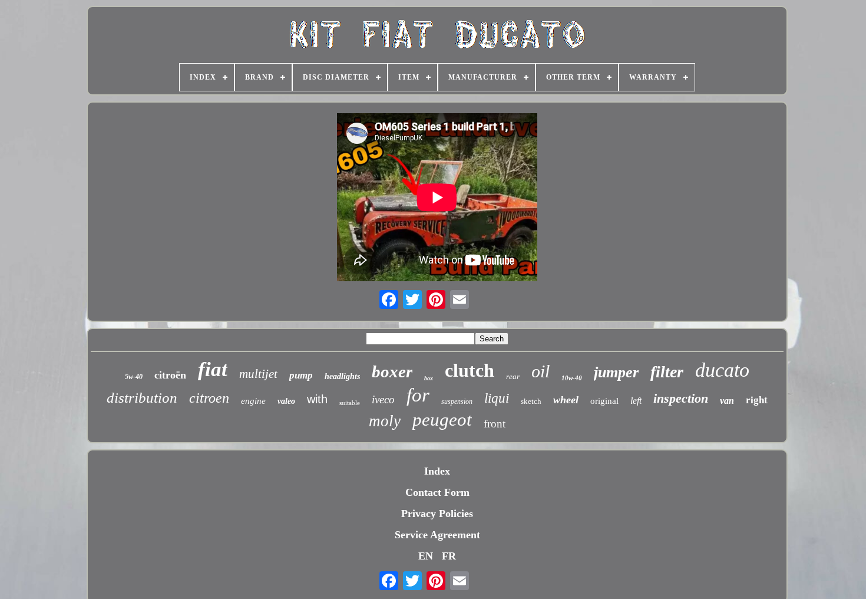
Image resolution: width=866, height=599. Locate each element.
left (636, 401)
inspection (680, 398)
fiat (212, 369)
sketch (531, 401)
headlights (342, 376)
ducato (722, 370)
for (417, 395)
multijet (258, 374)
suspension (456, 401)
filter (666, 372)
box (428, 378)
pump (301, 375)
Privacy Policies (437, 513)
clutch (469, 370)
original (604, 401)
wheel (566, 400)
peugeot (442, 419)
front (494, 423)
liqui (496, 398)
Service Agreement (437, 535)
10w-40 (571, 377)
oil (540, 371)
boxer (392, 371)
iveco (383, 399)
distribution (142, 398)
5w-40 (134, 377)
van (727, 401)
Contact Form (437, 492)
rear (513, 376)
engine (253, 401)
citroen (209, 398)
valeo (286, 401)
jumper (616, 372)
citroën (170, 375)
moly (385, 421)
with (317, 399)
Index (437, 471)
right (757, 400)
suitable (349, 402)
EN (425, 556)
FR (449, 556)
